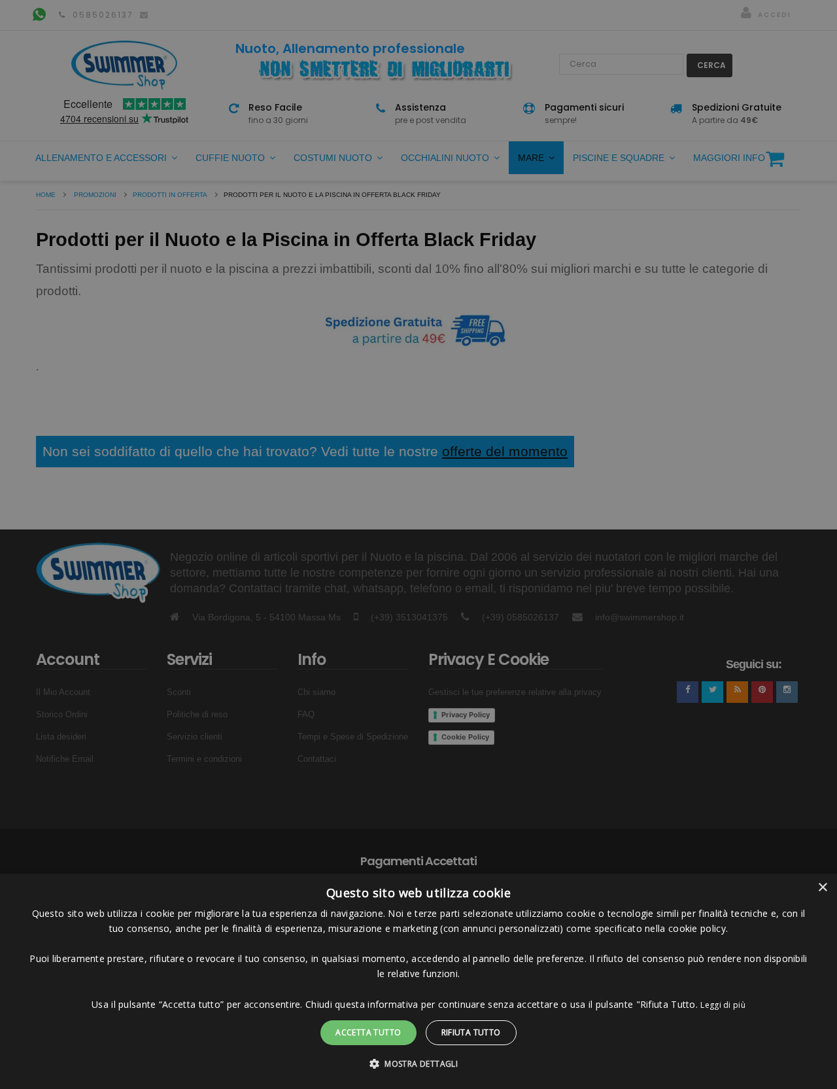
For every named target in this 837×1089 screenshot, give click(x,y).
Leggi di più (722, 1004)
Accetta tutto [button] (368, 1032)
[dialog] (418, 981)
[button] (418, 1064)
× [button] (822, 888)
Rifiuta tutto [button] (471, 1032)
